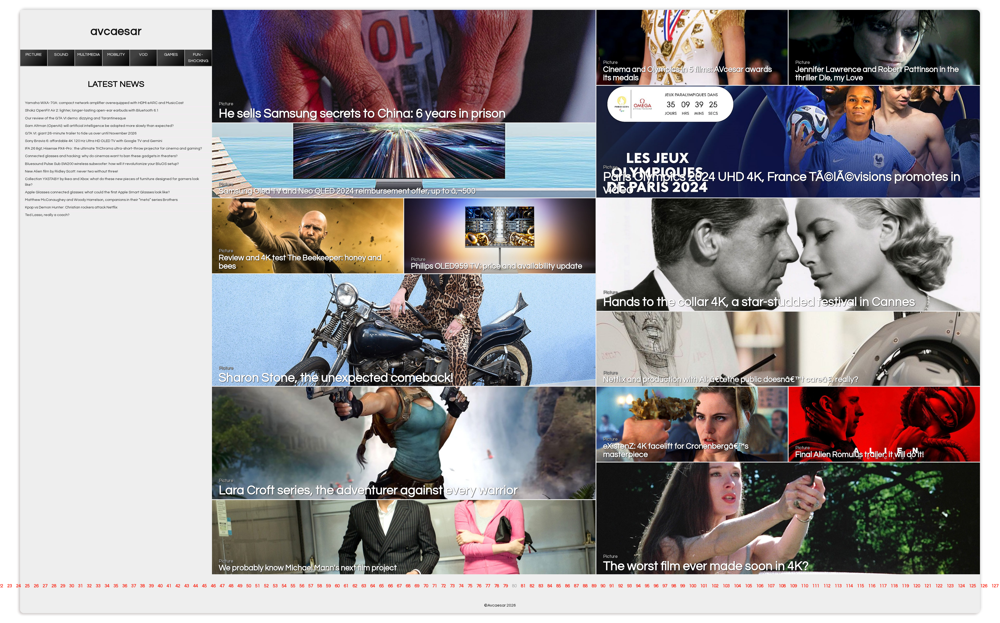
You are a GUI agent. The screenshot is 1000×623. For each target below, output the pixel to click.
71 (434, 586)
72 (443, 586)
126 (983, 586)
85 (558, 586)
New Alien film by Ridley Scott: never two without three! (71, 171)
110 (804, 586)
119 (905, 586)
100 (692, 586)
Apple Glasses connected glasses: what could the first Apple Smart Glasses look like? (97, 192)
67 (399, 586)
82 (532, 586)
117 (882, 586)
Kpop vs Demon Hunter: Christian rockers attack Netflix (71, 207)
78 (496, 586)
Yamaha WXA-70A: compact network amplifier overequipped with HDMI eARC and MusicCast (104, 103)
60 (337, 586)
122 (938, 586)
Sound (61, 55)
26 (36, 586)
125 (972, 586)
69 (417, 586)
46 (213, 586)
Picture (34, 55)
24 (18, 586)
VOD (143, 55)
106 (759, 586)
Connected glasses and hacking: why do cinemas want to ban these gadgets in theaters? (101, 156)
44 (195, 586)
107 (770, 586)
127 (994, 586)
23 (9, 586)
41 (169, 586)
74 (461, 586)
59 (328, 586)
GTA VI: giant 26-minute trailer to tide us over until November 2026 (80, 133)
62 (355, 586)
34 (107, 586)
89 (594, 586)
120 (916, 586)
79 (505, 586)
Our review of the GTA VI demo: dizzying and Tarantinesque (75, 118)
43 (186, 586)
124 (961, 586)
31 (80, 586)
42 (178, 586)
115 (860, 586)
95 (647, 586)
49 (240, 586)
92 (620, 586)
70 (425, 586)
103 (726, 586)
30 (71, 586)
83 (541, 586)
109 (793, 586)
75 (470, 586)
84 (549, 586)
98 (673, 586)
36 (124, 586)
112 (826, 586)
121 (927, 586)
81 (523, 586)
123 (950, 586)
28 (54, 586)
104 (737, 586)
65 (381, 586)
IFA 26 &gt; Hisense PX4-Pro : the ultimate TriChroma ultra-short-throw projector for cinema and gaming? (113, 148)
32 (89, 586)
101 (703, 586)
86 (567, 586)
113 (838, 586)
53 (275, 586)
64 (372, 586)
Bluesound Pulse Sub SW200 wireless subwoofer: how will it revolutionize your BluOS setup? (102, 164)
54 (284, 586)
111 (815, 586)
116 (871, 586)
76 (479, 586)
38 (142, 586)
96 (656, 586)
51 (257, 586)
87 (576, 586)
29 (62, 586)
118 (894, 586)
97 (664, 586)
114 (849, 586)
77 (487, 586)
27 (45, 586)
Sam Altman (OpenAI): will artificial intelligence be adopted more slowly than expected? (99, 126)
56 (301, 586)
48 (231, 586)
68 (408, 586)
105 (748, 586)
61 (346, 586)
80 (514, 586)
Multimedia (88, 55)
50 (248, 586)
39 (151, 586)
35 (116, 586)
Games (171, 55)
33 (98, 586)
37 (133, 586)
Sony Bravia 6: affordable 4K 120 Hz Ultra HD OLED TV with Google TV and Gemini (93, 141)
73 (452, 586)
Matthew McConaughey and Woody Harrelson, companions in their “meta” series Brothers (101, 200)
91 (611, 586)
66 (390, 586)
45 (204, 586)
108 (782, 586)
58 (319, 586)
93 (629, 586)
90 (603, 586)
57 (310, 586)
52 (266, 586)
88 (585, 586)
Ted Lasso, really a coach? (47, 215)
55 (293, 586)
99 (682, 586)
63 (363, 586)
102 (714, 586)
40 (160, 586)
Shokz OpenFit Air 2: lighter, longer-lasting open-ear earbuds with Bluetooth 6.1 (92, 110)
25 (27, 586)
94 (638, 586)
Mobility (116, 55)
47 (222, 586)
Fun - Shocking (198, 58)
